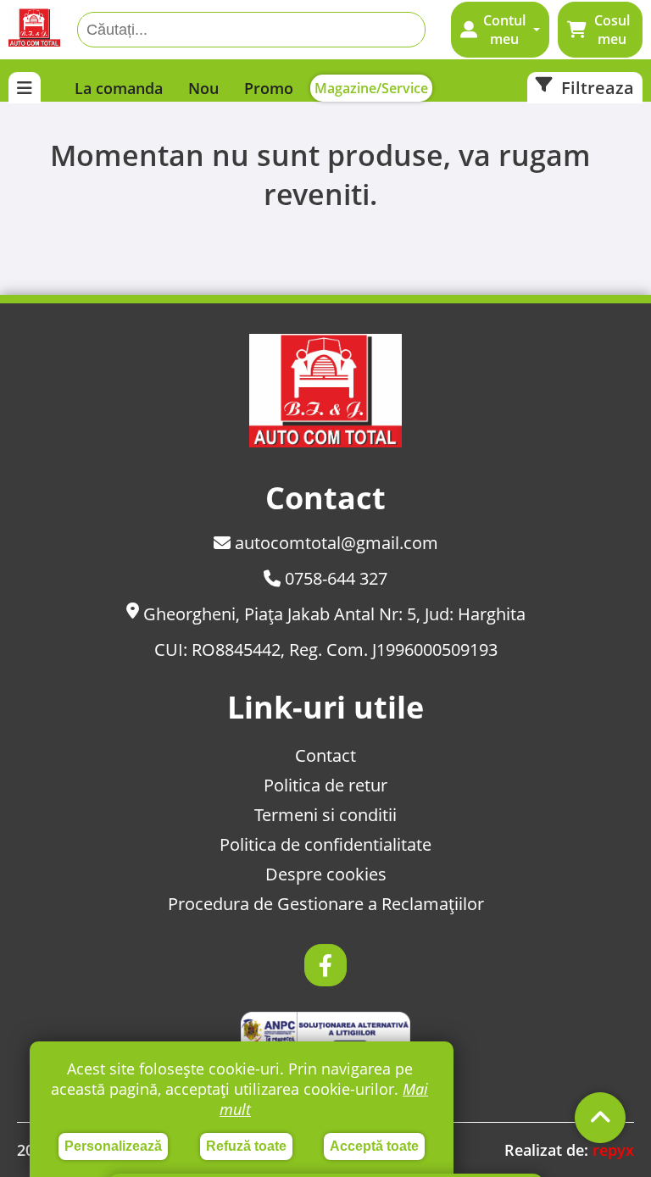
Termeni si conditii (325, 814)
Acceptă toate (374, 1146)
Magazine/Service (371, 88)
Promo (268, 88)
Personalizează (113, 1146)
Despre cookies (326, 874)
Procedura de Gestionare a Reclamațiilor (326, 903)
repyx (613, 1150)
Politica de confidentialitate (325, 844)
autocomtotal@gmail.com (334, 542)
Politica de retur (325, 785)
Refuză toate (246, 1146)
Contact (325, 755)
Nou (203, 88)
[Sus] (600, 1117)
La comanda (119, 88)
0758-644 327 (334, 578)
